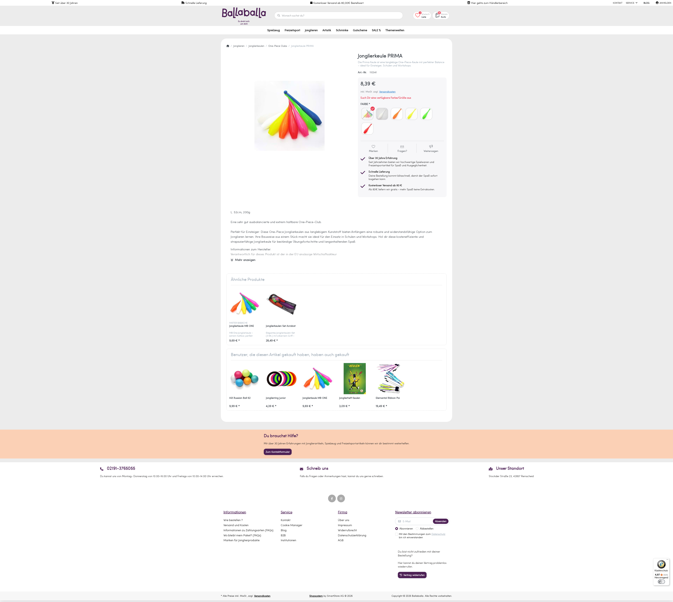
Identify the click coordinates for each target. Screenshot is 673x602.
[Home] (227, 46)
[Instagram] (341, 498)
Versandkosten (387, 91)
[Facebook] (332, 498)
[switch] (661, 582)
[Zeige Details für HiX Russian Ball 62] (244, 378)
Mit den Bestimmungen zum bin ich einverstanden (422, 535)
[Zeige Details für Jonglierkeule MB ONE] (244, 303)
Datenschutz (438, 534)
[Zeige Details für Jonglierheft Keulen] (354, 378)
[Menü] (667, 560)
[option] (289, 116)
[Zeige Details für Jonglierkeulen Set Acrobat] (281, 303)
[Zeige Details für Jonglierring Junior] (281, 378)
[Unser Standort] (511, 472)
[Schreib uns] (337, 472)
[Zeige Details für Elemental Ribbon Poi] (391, 378)
